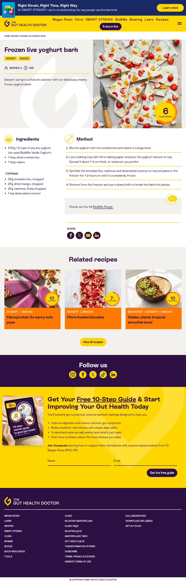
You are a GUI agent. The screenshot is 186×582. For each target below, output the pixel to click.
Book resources (14, 551)
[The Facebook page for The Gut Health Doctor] (82, 374)
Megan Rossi (63, 19)
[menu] (179, 23)
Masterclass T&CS (76, 536)
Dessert (11, 58)
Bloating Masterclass (78, 521)
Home (7, 36)
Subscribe (110, 26)
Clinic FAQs (71, 526)
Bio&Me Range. (103, 207)
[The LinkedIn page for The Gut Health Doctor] (113, 374)
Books (8, 546)
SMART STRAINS (99, 19)
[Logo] (25, 23)
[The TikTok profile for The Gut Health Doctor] (103, 374)
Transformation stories (80, 546)
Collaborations (136, 516)
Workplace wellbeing (139, 521)
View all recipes (93, 342)
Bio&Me (121, 19)
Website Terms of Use (78, 561)
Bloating (136, 19)
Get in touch (133, 526)
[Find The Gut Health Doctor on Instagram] (72, 374)
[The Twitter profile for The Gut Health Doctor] (93, 374)
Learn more (170, 7)
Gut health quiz (74, 541)
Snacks (24, 58)
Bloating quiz (73, 531)
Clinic (79, 19)
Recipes (162, 19)
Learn (149, 19)
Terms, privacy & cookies (80, 556)
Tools (8, 556)
